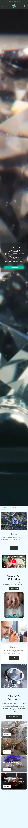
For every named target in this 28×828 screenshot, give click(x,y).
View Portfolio (14, 588)
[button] (2, 5)
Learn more (14, 547)
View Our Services (14, 267)
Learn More (14, 657)
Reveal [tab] (22, 507)
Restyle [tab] (14, 507)
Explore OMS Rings (13, 716)
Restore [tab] (5, 507)
